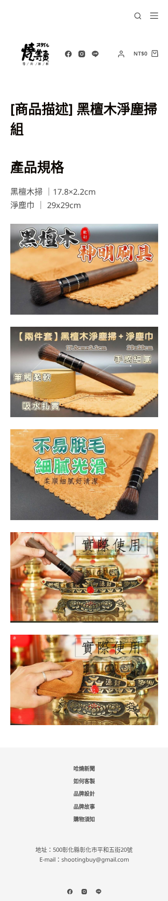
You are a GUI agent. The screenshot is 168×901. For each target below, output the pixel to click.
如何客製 (84, 781)
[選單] (154, 16)
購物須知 (84, 819)
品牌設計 (84, 794)
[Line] (95, 54)
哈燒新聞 (84, 769)
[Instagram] (81, 54)
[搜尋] (137, 16)
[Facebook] (68, 54)
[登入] (121, 54)
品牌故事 (84, 807)
